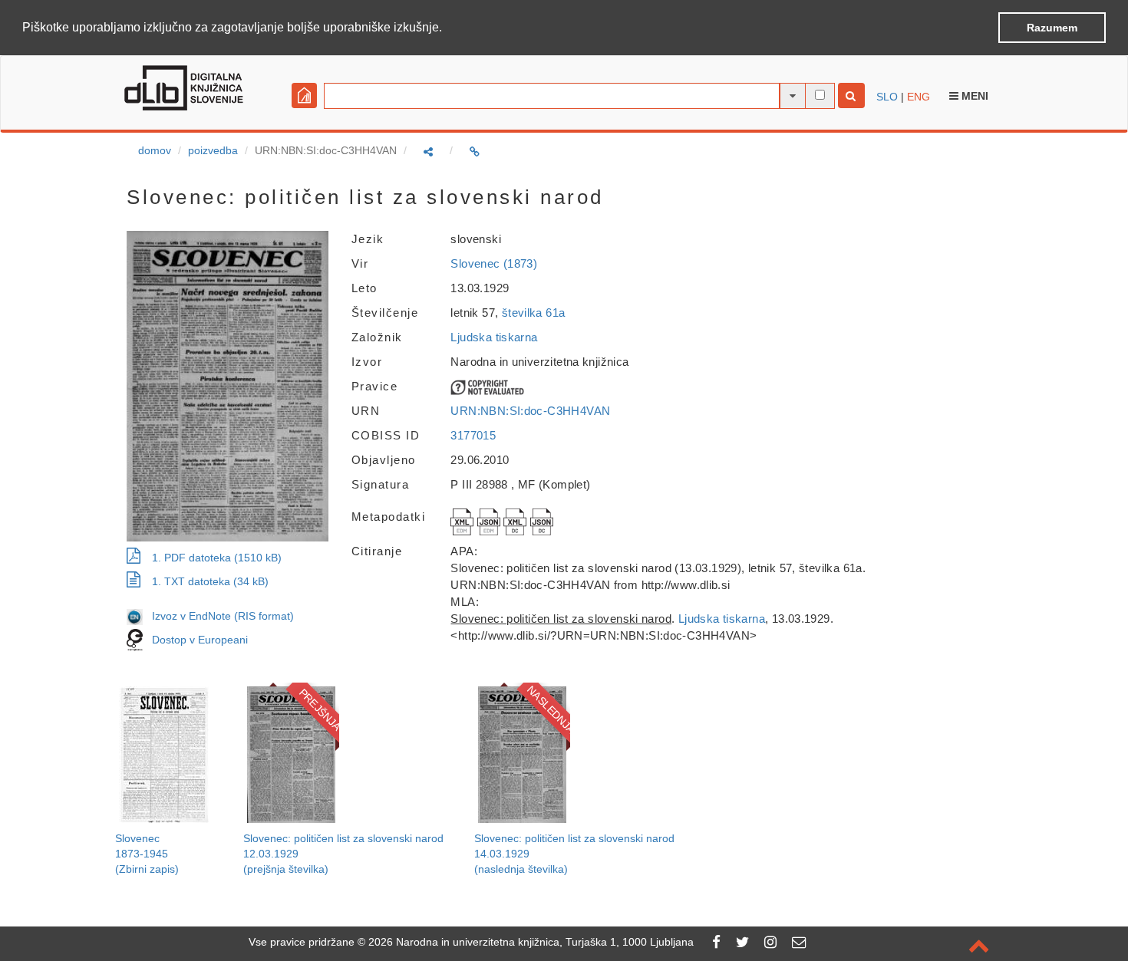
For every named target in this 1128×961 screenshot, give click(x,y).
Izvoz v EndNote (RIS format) (218, 616)
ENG (918, 97)
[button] (447, 28)
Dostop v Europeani (200, 639)
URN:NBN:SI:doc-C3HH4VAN (530, 410)
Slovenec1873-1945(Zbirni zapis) (147, 853)
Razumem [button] (1052, 27)
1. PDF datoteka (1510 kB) (217, 557)
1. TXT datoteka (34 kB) (210, 581)
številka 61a (534, 312)
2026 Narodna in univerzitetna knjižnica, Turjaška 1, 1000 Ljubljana (531, 942)
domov (154, 150)
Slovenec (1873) (493, 263)
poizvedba (213, 150)
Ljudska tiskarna (493, 337)
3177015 (473, 435)
